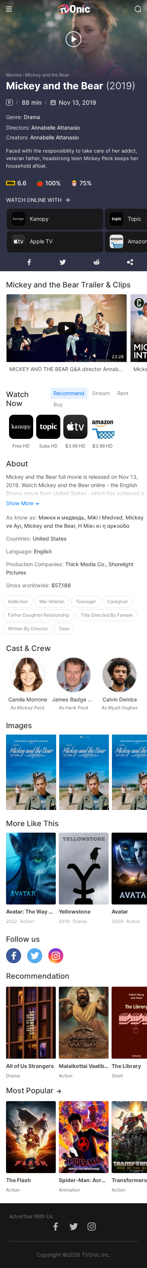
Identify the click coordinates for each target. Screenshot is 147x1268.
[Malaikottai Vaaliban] (84, 1023)
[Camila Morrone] (27, 674)
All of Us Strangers (30, 1066)
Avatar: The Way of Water (31, 911)
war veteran (51, 601)
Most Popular (30, 1090)
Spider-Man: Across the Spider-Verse (84, 1180)
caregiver (117, 601)
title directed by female (107, 615)
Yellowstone (74, 911)
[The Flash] (31, 1137)
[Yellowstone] (84, 868)
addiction (18, 601)
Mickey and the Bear (47, 75)
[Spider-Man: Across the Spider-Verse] (84, 1137)
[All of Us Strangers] (31, 1023)
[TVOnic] (73, 9)
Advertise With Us (31, 1216)
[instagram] (55, 961)
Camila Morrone (27, 699)
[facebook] (13, 961)
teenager (86, 601)
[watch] (73, 39)
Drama (32, 117)
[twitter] (34, 961)
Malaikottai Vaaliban (84, 1066)
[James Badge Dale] (73, 674)
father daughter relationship (38, 615)
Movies (13, 75)
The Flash (18, 1180)
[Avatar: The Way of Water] (31, 868)
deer (64, 628)
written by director (28, 628)
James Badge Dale (73, 699)
